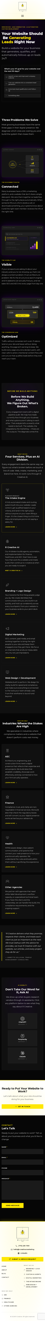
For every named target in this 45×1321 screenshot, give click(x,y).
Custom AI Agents (33, 1274)
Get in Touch (24, 1106)
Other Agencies (13, 887)
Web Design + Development (20, 678)
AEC (7, 756)
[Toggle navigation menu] (22, 16)
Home (4, 1266)
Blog (4, 1273)
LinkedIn (24, 1253)
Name (4, 1147)
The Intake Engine (15, 498)
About (4, 1270)
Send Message (12, 1205)
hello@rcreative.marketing (24, 1249)
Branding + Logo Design (18, 591)
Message (6, 1178)
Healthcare (9, 1302)
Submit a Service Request (24, 1259)
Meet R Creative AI (12, 570)
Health (9, 843)
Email (5, 1157)
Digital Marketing (14, 634)
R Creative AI (12, 547)
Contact (5, 1277)
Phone (4, 1168)
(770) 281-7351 (23, 1246)
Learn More (10, 527)
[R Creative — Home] (22, 7)
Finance (9, 803)
